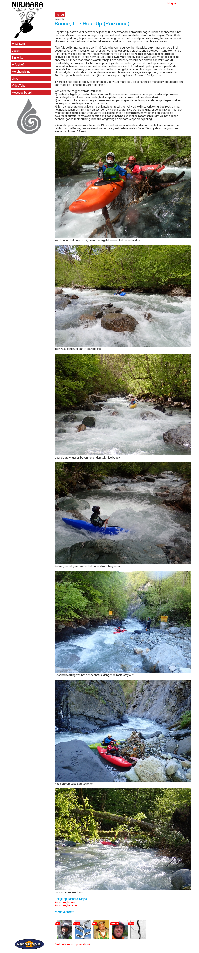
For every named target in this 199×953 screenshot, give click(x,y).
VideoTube (18, 85)
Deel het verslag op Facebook (72, 944)
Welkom (20, 43)
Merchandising (21, 71)
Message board (22, 92)
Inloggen (172, 3)
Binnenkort (18, 57)
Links (15, 78)
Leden (16, 50)
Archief (19, 64)
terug (60, 14)
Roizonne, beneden (66, 905)
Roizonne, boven (65, 902)
